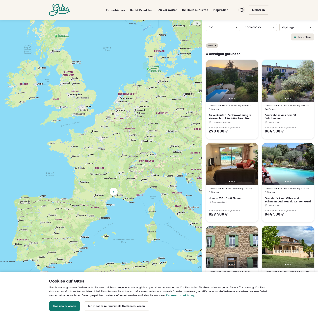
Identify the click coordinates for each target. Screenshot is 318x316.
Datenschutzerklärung (180, 295)
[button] (229, 98)
